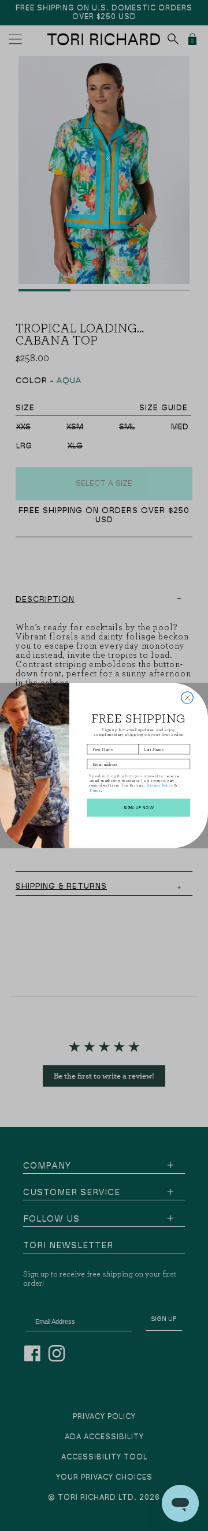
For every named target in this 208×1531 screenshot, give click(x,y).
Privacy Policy (159, 785)
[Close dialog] (187, 698)
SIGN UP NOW (139, 808)
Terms (95, 790)
